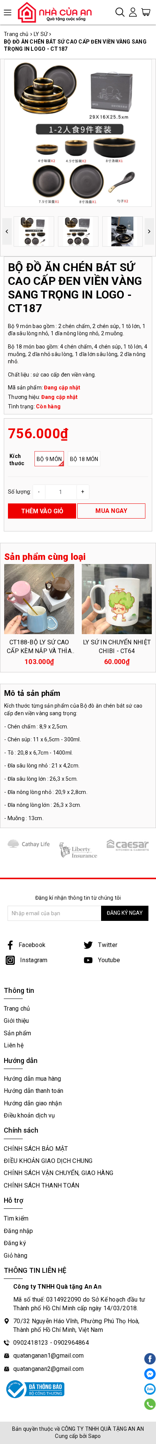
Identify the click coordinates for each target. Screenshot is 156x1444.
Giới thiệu (16, 1020)
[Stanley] (29, 843)
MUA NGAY (111, 510)
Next (149, 231)
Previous (7, 231)
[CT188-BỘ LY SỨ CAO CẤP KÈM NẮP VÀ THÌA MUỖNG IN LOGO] (39, 598)
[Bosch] (128, 844)
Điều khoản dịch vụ (29, 1115)
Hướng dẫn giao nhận (33, 1103)
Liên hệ (13, 1045)
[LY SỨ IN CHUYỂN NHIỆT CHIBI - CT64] (117, 598)
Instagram (33, 960)
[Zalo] (150, 1389)
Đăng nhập (18, 1231)
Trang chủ (17, 1008)
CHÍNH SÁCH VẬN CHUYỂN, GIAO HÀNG (58, 1173)
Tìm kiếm (16, 1218)
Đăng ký (15, 1243)
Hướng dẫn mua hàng (32, 1078)
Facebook (32, 945)
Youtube (108, 960)
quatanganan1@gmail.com (48, 1355)
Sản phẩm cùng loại (45, 557)
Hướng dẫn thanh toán (33, 1090)
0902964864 (71, 1342)
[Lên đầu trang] (149, 1034)
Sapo (94, 1436)
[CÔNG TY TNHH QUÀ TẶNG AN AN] (57, 12)
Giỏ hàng (15, 1255)
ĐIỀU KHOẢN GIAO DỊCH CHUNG (48, 1160)
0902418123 (30, 1342)
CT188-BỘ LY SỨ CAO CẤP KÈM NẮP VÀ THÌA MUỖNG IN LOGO (39, 651)
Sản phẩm (17, 1033)
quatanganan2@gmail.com (48, 1368)
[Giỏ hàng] (145, 12)
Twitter (107, 945)
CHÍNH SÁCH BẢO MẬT (36, 1148)
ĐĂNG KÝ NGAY (125, 913)
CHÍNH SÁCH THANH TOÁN (41, 1185)
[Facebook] (150, 1374)
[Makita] (78, 850)
